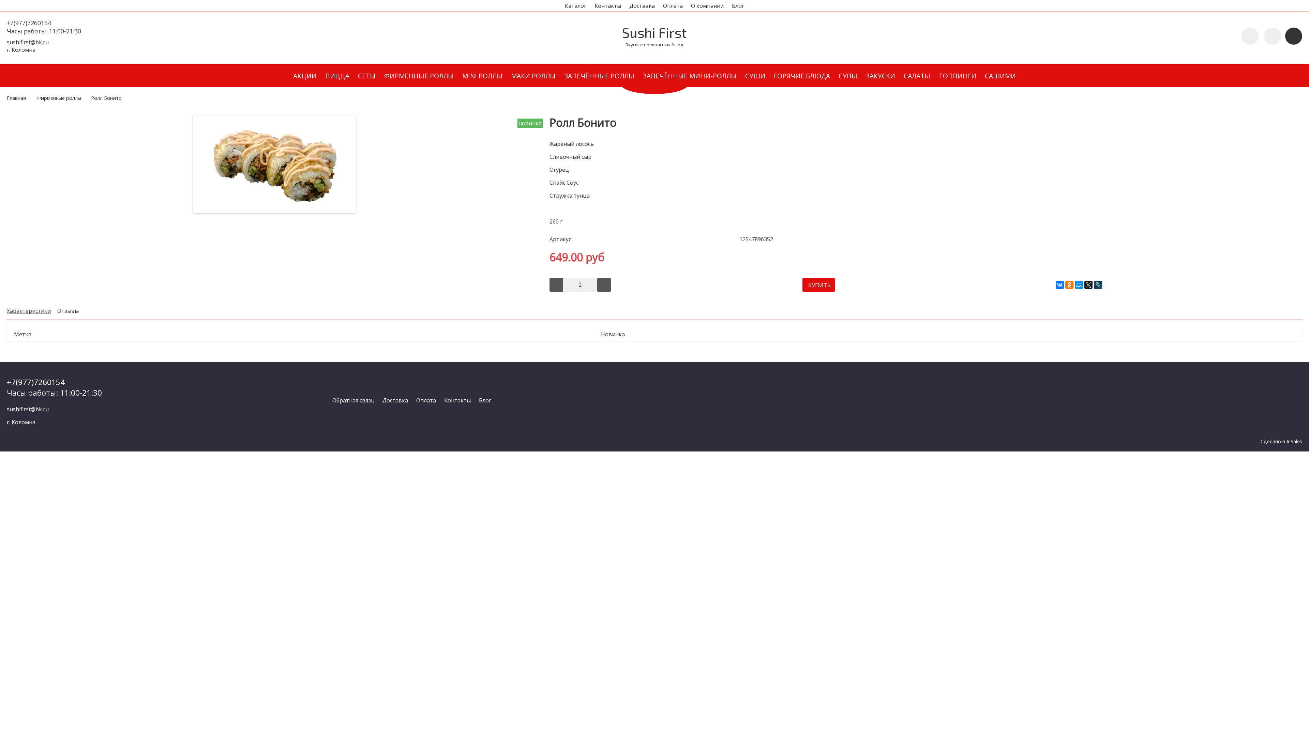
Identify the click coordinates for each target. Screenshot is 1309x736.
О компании (707, 6)
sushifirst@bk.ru (28, 42)
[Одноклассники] (1069, 285)
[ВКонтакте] (1060, 285)
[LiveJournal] (1098, 285)
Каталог (575, 6)
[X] (1088, 285)
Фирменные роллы (59, 98)
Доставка (642, 6)
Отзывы (68, 311)
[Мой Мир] (1079, 285)
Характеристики (29, 311)
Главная (16, 98)
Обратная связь (353, 400)
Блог (738, 6)
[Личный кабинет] (1272, 36)
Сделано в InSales (1281, 441)
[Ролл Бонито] (275, 211)
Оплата (673, 6)
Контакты (608, 6)
